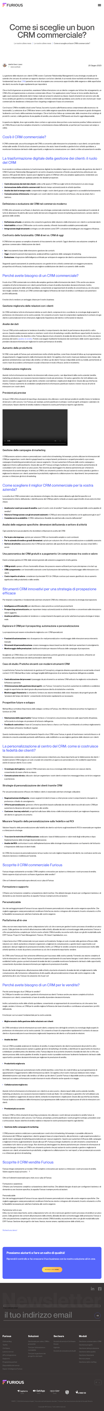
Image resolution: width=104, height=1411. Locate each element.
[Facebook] (99, 1290)
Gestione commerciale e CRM (90, 1341)
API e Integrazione (9, 1355)
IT (96, 1382)
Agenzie (57, 1347)
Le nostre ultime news (22, 43)
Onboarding (7, 1341)
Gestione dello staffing (87, 1362)
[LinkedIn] (92, 1290)
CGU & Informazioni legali (25, 1401)
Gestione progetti (85, 1345)
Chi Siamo (6, 1348)
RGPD (14, 1401)
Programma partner (10, 1362)
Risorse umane (84, 1359)
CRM (23, 81)
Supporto (6, 1359)
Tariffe (5, 1345)
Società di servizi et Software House (64, 1342)
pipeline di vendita (25, 339)
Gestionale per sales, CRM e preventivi (38, 1342)
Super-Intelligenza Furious (12, 1369)
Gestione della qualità (87, 1352)
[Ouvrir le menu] (99, 5)
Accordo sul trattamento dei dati (46, 1401)
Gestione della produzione (89, 1348)
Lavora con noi (8, 1352)
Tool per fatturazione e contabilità (36, 1348)
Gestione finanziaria (86, 1355)
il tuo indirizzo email (10, 1308)
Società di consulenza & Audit (65, 1351)
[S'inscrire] (97, 1316)
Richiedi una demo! (10, 1230)
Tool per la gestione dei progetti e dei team (37, 1354)
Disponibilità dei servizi (11, 1365)
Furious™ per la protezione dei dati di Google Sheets (75, 1401)
